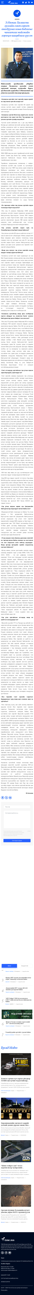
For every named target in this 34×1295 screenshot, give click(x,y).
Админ (12, 1090)
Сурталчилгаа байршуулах (9, 1278)
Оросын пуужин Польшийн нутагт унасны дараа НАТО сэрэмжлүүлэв (15, 1211)
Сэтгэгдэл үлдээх (17, 840)
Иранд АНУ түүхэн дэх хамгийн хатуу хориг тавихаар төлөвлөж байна (18, 976)
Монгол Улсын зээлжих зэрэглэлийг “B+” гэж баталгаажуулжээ (18, 1020)
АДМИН (12, 1001)
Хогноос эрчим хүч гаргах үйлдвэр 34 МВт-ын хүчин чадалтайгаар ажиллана (15, 1080)
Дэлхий (7, 979)
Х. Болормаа (13, 979)
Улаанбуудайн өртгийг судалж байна (18, 1030)
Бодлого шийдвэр (10, 989)
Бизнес (7, 1001)
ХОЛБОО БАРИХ (5, 1281)
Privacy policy (4, 1290)
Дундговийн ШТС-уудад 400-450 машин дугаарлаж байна (16, 986)
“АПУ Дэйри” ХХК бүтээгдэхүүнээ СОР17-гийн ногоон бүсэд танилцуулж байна (18, 997)
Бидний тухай (5, 1275)
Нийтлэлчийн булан (5, 1090)
